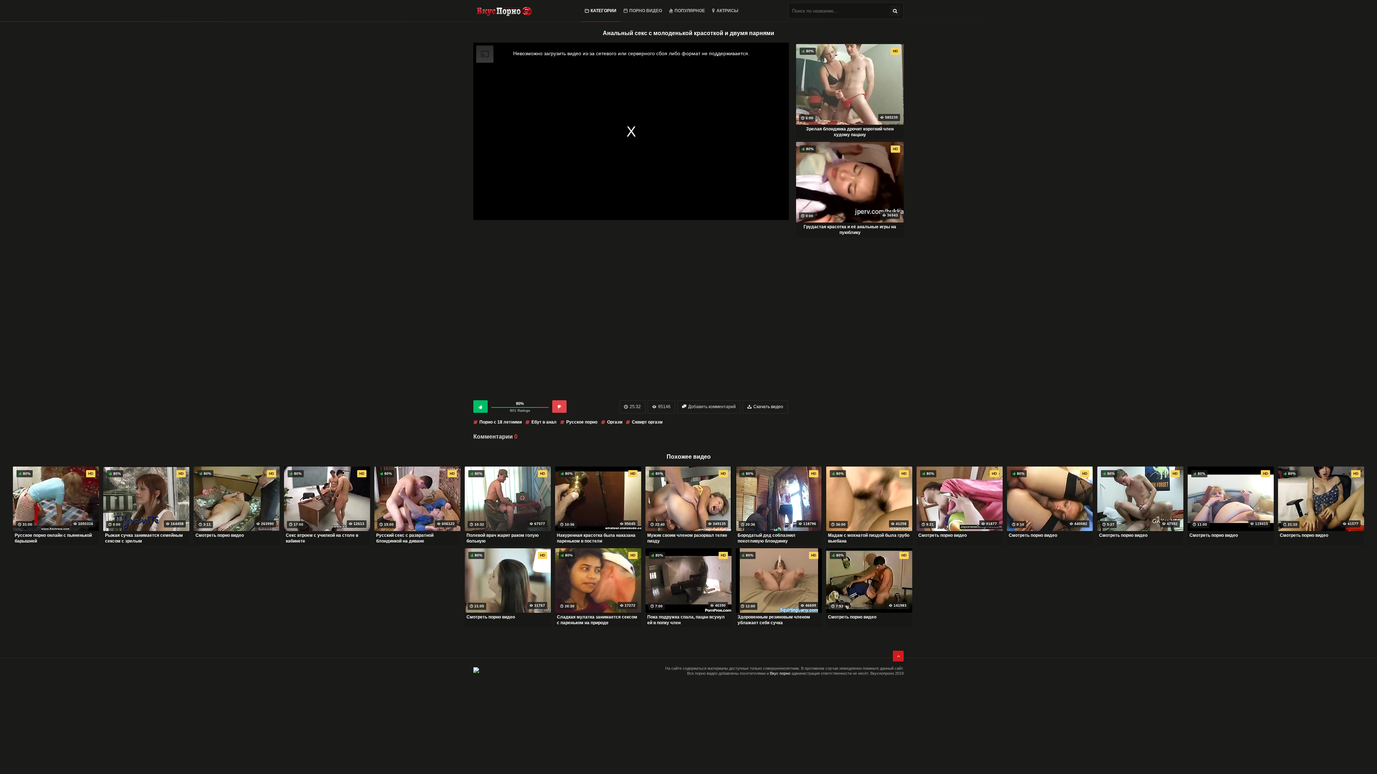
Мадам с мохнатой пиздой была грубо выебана (868, 538)
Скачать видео (768, 406)
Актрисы (727, 10)
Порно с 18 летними (500, 422)
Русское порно (581, 422)
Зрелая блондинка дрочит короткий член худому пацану (850, 131)
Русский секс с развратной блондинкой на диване (405, 538)
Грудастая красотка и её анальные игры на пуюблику (850, 229)
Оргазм (615, 422)
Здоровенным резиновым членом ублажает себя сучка (774, 620)
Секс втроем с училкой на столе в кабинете (322, 538)
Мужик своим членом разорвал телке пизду (687, 538)
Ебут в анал (544, 422)
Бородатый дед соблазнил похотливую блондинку (766, 538)
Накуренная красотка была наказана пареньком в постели (596, 538)
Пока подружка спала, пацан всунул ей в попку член (686, 620)
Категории (603, 10)
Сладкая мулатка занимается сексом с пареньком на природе (597, 620)
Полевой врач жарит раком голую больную (503, 538)
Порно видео (645, 10)
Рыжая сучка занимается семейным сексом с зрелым (144, 538)
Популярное (690, 10)
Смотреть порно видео (219, 535)
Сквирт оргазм (647, 422)
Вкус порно (780, 673)
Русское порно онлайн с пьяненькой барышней (53, 538)
